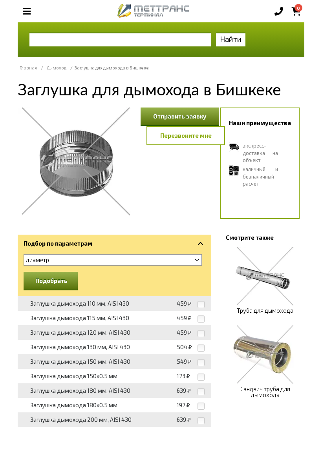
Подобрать (51, 280)
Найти (231, 39)
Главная (28, 67)
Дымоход (56, 67)
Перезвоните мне (186, 135)
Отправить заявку (180, 116)
